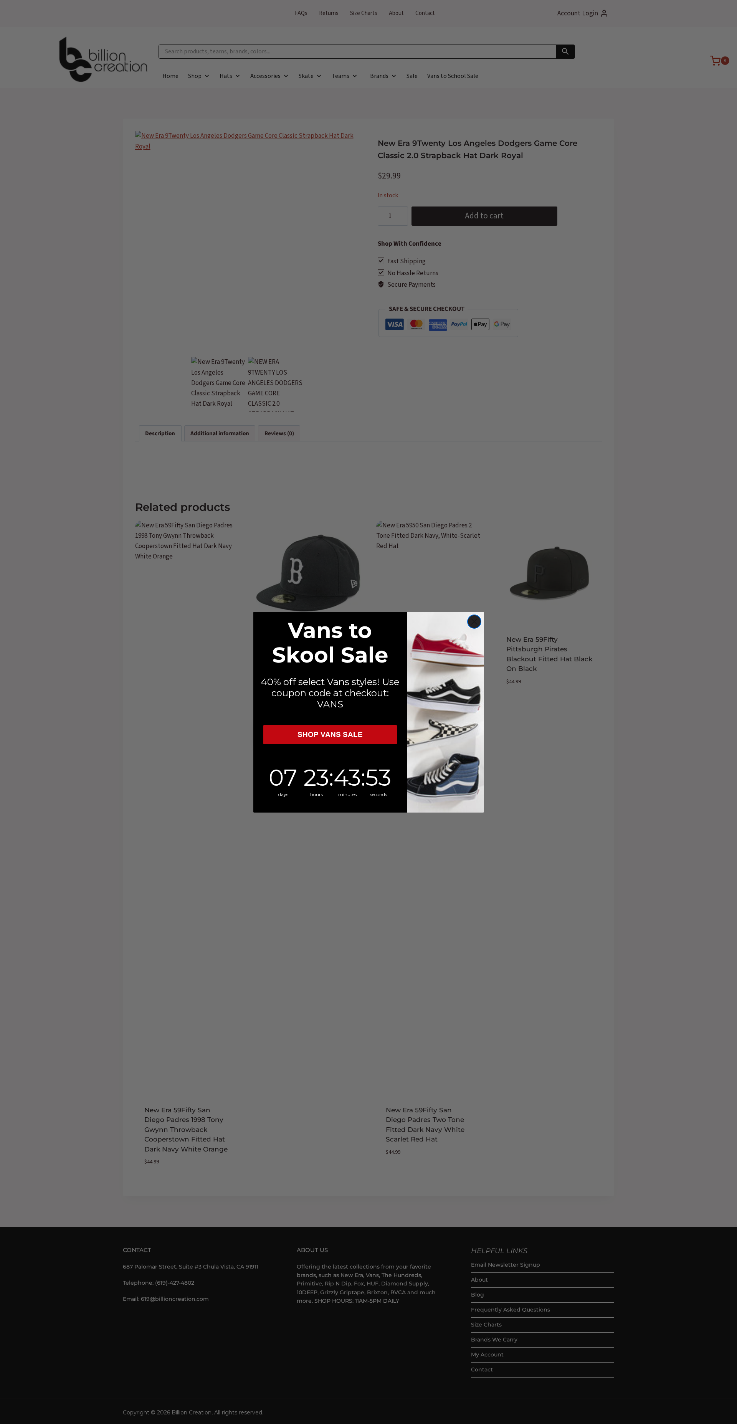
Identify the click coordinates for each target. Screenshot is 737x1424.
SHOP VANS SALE (330, 734)
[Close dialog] (474, 621)
